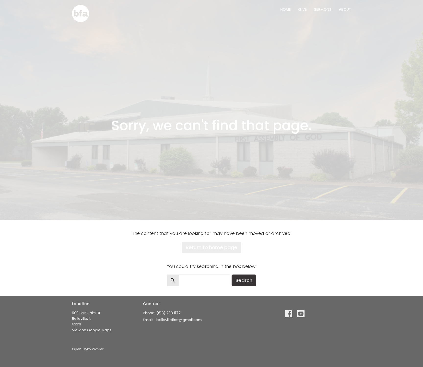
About (345, 9)
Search (243, 280)
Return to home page (211, 247)
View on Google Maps (91, 330)
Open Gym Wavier (88, 349)
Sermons (322, 9)
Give (302, 9)
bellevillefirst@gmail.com (179, 319)
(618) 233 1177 (168, 312)
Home (285, 9)
